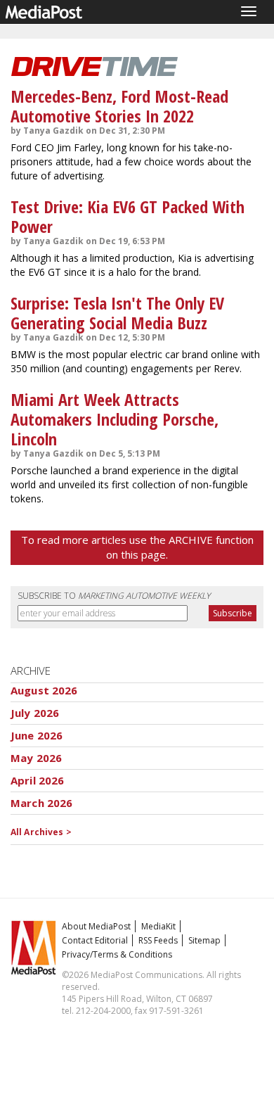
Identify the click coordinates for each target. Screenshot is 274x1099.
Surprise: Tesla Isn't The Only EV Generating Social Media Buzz (117, 312)
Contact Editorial (95, 940)
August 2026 (44, 690)
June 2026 (37, 735)
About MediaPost (96, 926)
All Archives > (41, 832)
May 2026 (36, 758)
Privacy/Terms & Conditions (117, 954)
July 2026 (35, 713)
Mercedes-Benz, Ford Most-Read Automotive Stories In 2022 (119, 105)
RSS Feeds (158, 940)
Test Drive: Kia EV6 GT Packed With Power (127, 216)
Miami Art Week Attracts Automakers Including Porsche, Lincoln (114, 419)
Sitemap (204, 940)
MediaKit (158, 926)
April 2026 (38, 780)
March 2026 (42, 803)
